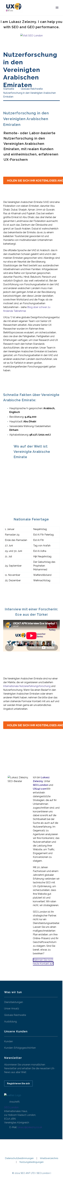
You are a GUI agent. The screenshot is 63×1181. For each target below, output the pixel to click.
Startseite (34, 12)
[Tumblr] (23, 751)
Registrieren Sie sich (18, 1083)
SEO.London (11, 1107)
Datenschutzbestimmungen (19, 1158)
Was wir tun (53, 12)
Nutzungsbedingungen (32, 1162)
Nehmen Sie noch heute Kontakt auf (43, 961)
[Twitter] (11, 751)
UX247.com (40, 788)
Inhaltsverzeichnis (49, 1158)
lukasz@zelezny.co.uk (30, 1127)
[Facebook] (6, 751)
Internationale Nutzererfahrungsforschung (26, 686)
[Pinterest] (17, 751)
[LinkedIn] (29, 751)
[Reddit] (35, 751)
